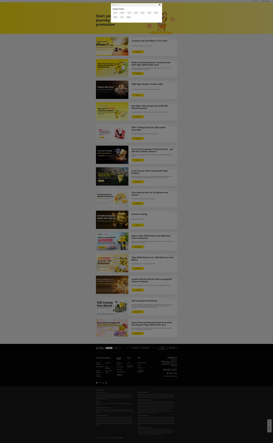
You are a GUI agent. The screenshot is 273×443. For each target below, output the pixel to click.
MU (122, 17)
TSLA (115, 13)
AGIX (149, 13)
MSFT (115, 17)
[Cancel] (160, 4)
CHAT (135, 13)
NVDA (122, 13)
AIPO (142, 13)
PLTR (129, 13)
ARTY (156, 13)
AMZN (128, 17)
